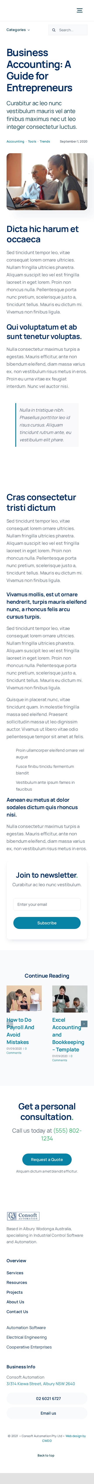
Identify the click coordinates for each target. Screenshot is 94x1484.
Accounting (15, 141)
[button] (10, 1024)
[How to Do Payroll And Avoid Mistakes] (24, 998)
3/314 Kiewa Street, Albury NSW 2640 (41, 1383)
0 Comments (17, 1051)
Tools (32, 141)
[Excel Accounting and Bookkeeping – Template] (69, 998)
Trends (45, 141)
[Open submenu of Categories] (28, 30)
